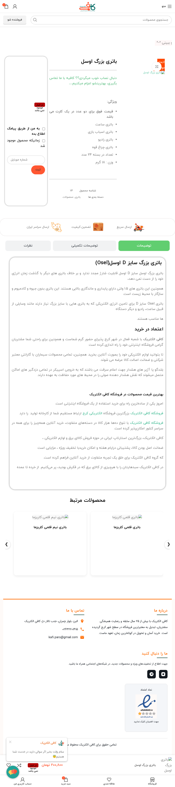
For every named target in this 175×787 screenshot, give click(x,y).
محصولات (68, 197)
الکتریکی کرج (92, 413)
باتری (77, 197)
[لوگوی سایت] (87, 6)
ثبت (38, 170)
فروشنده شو (14, 20)
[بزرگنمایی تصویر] (157, 67)
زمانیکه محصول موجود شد (26, 143)
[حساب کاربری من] (15, 6)
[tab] (144, 246)
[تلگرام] (151, 674)
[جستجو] (35, 20)
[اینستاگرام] (163, 674)
